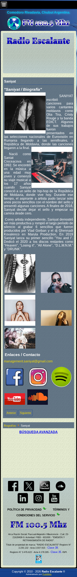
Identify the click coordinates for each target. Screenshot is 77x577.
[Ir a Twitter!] (29, 490)
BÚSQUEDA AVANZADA (38, 432)
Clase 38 (52, 547)
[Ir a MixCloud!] (45, 490)
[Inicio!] (38, 41)
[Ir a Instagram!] (38, 503)
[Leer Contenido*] (52, 509)
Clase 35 (56, 552)
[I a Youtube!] (54, 503)
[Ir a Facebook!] (13, 490)
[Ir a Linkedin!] (23, 503)
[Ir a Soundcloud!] (60, 490)
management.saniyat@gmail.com (28, 361)
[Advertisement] (38, 454)
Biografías (10, 425)
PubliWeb (47, 574)
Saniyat (10, 81)
